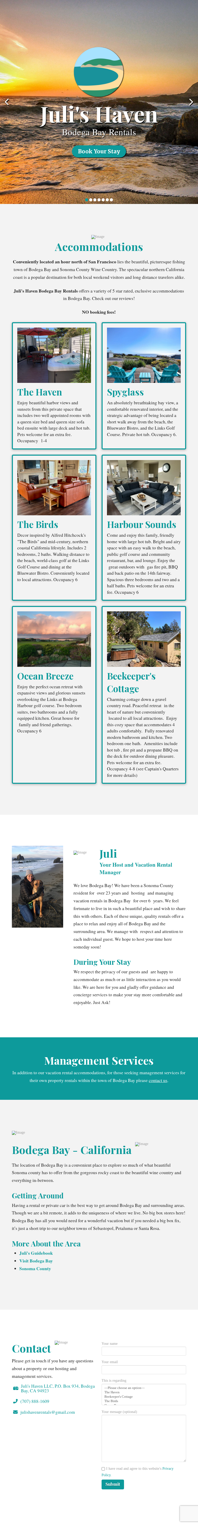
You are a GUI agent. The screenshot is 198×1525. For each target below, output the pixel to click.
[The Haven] (144, 1392)
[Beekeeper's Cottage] (144, 1397)
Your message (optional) (119, 1412)
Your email (110, 1362)
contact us (158, 1080)
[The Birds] (144, 1401)
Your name (110, 1344)
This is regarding (114, 1380)
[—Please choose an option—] (144, 1388)
